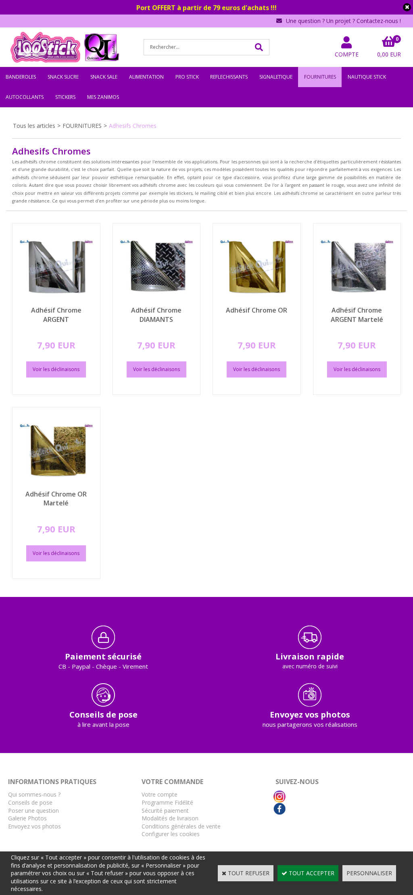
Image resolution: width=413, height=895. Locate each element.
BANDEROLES (21, 76)
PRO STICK (187, 76)
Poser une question (33, 810)
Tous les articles (34, 125)
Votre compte (159, 794)
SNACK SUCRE (63, 76)
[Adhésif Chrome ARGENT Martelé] (357, 302)
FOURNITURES (320, 76)
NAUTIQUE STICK (367, 76)
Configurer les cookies (171, 834)
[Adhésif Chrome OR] (257, 302)
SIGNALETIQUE (275, 76)
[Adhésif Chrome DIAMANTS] (157, 302)
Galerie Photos (27, 818)
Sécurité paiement (165, 810)
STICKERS (65, 97)
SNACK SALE (103, 76)
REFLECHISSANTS (229, 76)
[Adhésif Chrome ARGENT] (56, 302)
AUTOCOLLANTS (25, 97)
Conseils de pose (30, 802)
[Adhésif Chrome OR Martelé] (56, 485)
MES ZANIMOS (103, 97)
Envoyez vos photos (34, 826)
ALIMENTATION (146, 76)
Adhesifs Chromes (132, 125)
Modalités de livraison (170, 818)
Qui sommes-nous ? (34, 794)
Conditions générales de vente (181, 826)
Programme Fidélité (167, 802)
